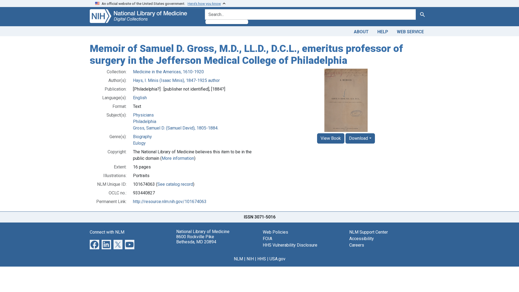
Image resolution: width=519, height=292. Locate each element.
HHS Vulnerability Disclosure (290, 245)
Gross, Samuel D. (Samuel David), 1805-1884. (175, 128)
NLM (238, 258)
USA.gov (277, 258)
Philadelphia (144, 121)
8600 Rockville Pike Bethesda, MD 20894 (196, 239)
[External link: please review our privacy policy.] (94, 244)
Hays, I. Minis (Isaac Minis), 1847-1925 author (176, 80)
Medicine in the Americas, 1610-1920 (168, 71)
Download (358, 138)
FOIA (267, 238)
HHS (261, 258)
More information (178, 158)
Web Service (410, 31)
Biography (142, 136)
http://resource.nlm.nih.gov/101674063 (170, 201)
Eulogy (139, 143)
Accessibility (361, 238)
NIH (250, 258)
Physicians (143, 115)
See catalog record (175, 184)
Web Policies (275, 232)
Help (382, 31)
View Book (331, 138)
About (361, 31)
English (140, 97)
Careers (356, 245)
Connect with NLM (107, 232)
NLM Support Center (368, 232)
